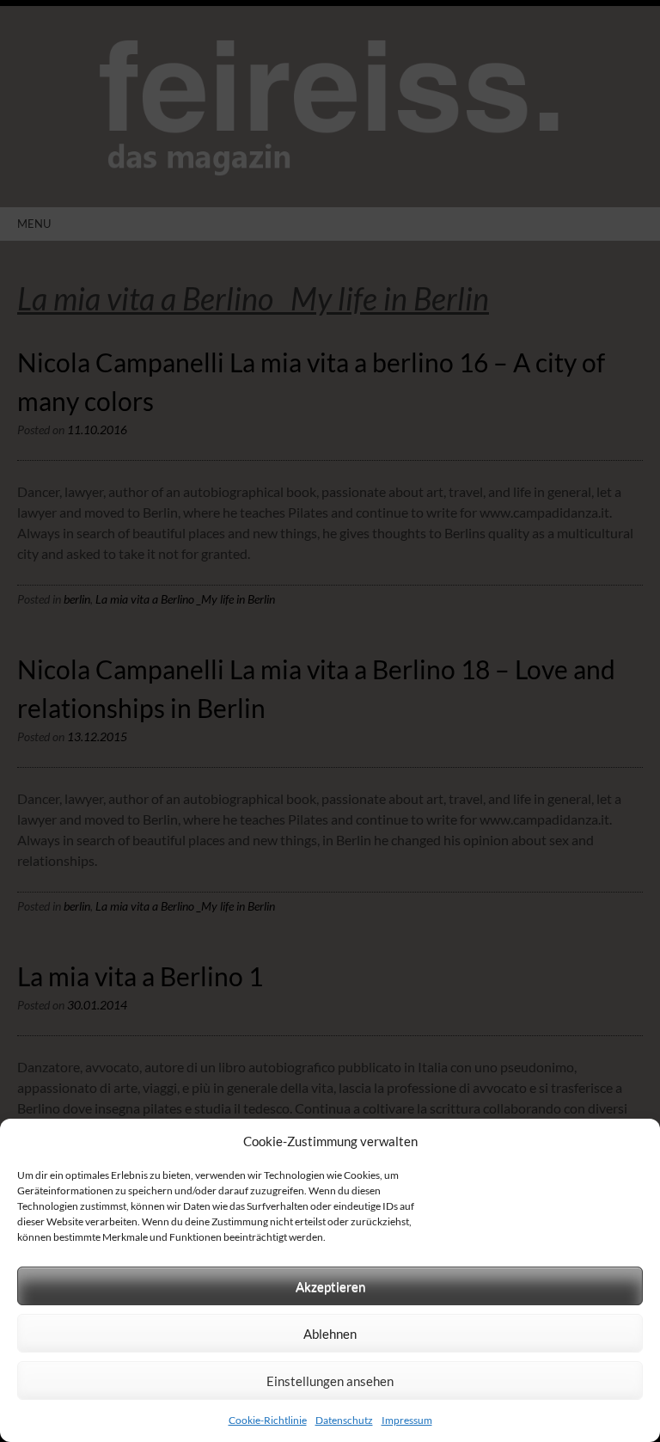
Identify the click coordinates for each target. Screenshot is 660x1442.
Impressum (407, 1420)
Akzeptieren (330, 1286)
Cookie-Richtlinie (268, 1420)
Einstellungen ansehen (330, 1381)
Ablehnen (330, 1333)
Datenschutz (344, 1420)
